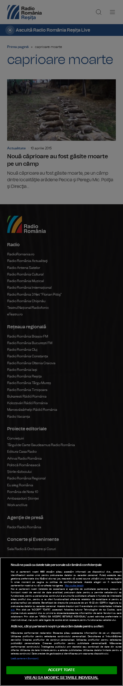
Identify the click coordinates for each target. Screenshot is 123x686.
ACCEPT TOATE (61, 670)
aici (13, 610)
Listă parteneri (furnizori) (24, 659)
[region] (61, 621)
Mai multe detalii (74, 586)
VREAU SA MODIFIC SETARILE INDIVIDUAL (61, 678)
